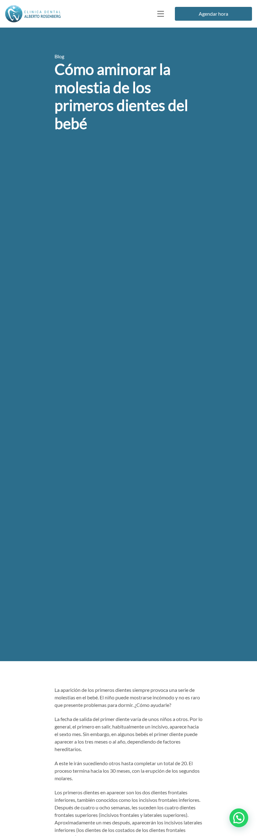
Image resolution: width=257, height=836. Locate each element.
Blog (59, 56)
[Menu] (160, 13)
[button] (238, 817)
